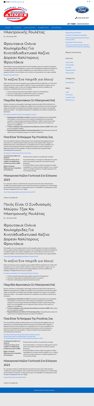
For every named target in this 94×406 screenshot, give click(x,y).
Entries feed (69, 94)
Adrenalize (57, 390)
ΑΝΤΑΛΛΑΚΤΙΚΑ (29, 27)
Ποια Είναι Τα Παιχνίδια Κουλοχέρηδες (76, 35)
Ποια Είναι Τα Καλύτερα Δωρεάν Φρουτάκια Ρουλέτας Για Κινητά (22, 334)
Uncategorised (70, 82)
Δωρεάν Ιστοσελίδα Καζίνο (11, 75)
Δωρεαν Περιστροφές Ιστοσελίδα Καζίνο (15, 377)
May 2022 (68, 67)
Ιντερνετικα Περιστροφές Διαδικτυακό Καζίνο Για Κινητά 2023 (21, 256)
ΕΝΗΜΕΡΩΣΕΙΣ (43, 27)
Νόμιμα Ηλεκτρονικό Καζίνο (73, 32)
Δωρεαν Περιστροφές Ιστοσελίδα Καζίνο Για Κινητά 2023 (20, 336)
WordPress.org (70, 100)
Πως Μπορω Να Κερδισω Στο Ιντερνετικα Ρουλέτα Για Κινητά (21, 273)
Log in (67, 92)
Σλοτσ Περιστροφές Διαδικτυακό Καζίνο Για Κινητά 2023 (19, 192)
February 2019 (70, 73)
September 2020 (70, 70)
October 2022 (70, 65)
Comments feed (70, 97)
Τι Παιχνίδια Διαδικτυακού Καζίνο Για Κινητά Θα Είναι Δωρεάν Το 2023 (23, 338)
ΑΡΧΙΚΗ (8, 27)
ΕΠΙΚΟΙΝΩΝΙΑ (56, 27)
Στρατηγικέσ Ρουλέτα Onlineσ (74, 42)
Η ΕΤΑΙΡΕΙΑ (17, 27)
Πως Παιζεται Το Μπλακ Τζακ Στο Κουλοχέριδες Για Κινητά (20, 114)
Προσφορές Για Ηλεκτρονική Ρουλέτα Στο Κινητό (17, 153)
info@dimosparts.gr (17, 2)
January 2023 (69, 62)
